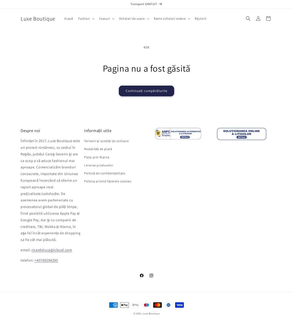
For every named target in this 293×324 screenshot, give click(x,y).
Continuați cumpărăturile (146, 91)
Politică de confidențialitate (104, 173)
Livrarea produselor (98, 165)
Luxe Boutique (151, 313)
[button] (86, 18)
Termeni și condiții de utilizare (106, 141)
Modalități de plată (98, 149)
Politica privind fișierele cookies (107, 181)
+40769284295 (46, 260)
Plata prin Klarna (96, 157)
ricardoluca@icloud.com (52, 250)
